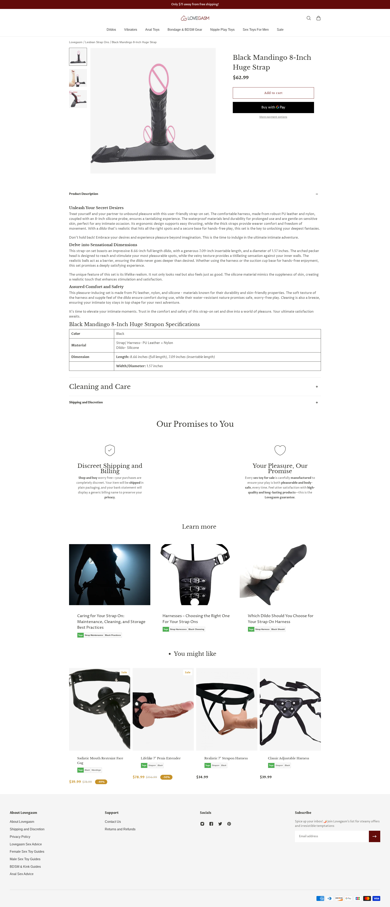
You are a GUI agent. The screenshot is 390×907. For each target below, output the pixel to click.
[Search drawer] (309, 18)
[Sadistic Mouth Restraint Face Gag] (99, 709)
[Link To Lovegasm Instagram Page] (202, 823)
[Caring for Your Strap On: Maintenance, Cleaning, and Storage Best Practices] (109, 594)
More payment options (273, 117)
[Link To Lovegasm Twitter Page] (220, 823)
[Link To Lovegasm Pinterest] (229, 823)
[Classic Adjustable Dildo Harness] (290, 709)
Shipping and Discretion (86, 402)
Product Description (83, 194)
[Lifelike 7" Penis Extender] (163, 709)
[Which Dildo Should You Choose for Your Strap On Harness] (280, 591)
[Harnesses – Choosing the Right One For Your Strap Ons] (195, 591)
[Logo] (195, 18)
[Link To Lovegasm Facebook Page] (211, 823)
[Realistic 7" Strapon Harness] (226, 709)
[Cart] (318, 18)
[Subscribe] (374, 836)
